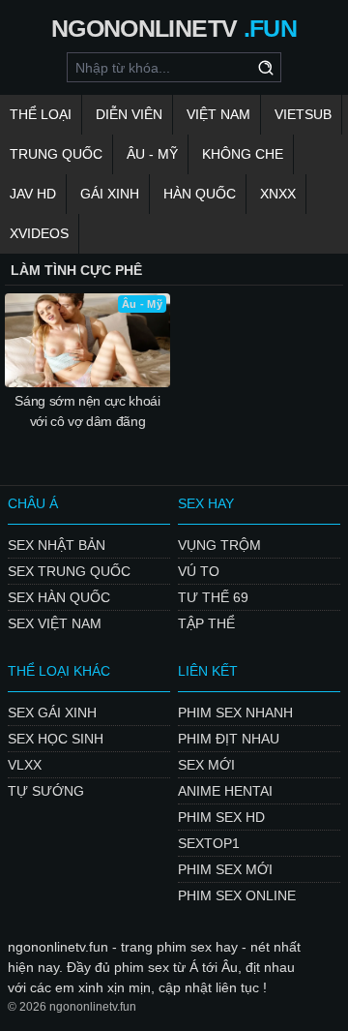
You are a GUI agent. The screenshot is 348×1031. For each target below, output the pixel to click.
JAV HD (33, 193)
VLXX (25, 765)
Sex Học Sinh (55, 738)
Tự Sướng (46, 791)
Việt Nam (218, 114)
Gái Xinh (109, 193)
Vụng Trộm (219, 545)
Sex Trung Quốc (69, 571)
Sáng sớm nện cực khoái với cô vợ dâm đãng (87, 411)
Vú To (198, 571)
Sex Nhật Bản (56, 545)
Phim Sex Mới (225, 869)
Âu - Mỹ (152, 154)
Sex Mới (206, 765)
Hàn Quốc (199, 193)
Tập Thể (206, 623)
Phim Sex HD (221, 817)
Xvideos (39, 233)
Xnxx (278, 193)
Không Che (242, 154)
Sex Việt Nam (55, 623)
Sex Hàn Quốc (59, 597)
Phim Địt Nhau (228, 738)
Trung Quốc (56, 154)
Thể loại (41, 114)
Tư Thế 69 (213, 597)
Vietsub (303, 114)
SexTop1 (209, 843)
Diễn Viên (129, 114)
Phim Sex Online (237, 895)
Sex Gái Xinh (52, 712)
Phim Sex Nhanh (235, 712)
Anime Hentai (225, 791)
